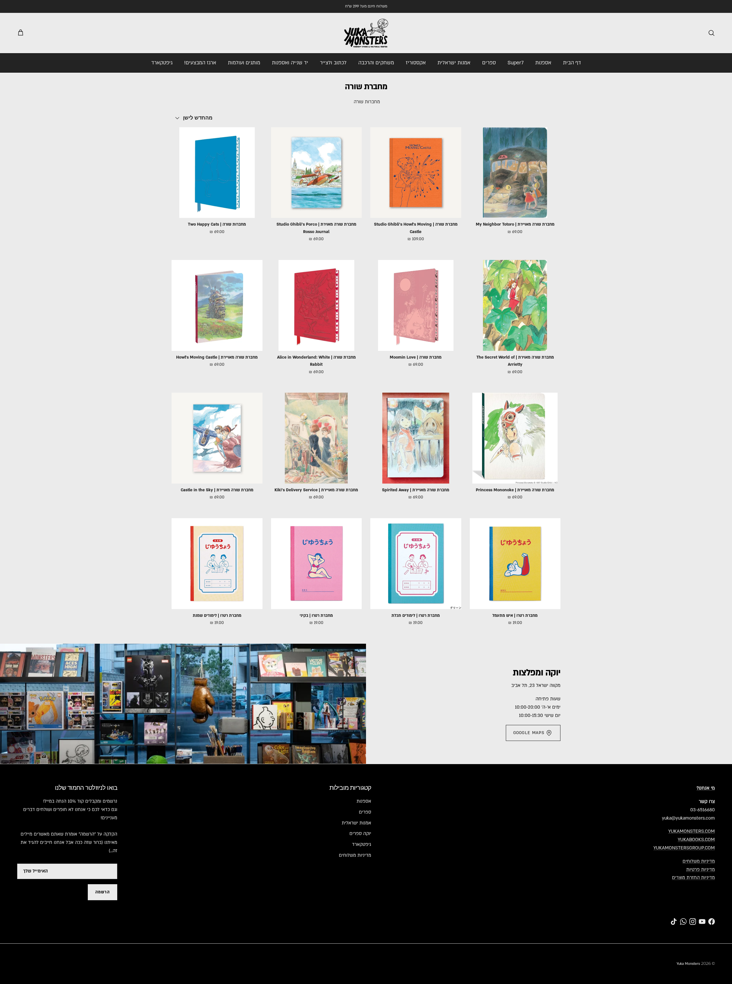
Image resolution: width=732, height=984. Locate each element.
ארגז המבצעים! (200, 62)
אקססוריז (416, 62)
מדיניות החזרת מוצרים (693, 877)
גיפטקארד (161, 62)
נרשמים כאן (397, 6)
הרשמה (102, 892)
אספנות (543, 62)
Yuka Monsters (688, 963)
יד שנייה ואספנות (290, 62)
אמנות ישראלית (453, 62)
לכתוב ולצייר (333, 62)
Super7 (516, 62)
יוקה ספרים (360, 833)
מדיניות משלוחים (699, 861)
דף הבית (572, 62)
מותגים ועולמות (244, 62)
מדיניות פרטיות (700, 869)
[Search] (711, 32)
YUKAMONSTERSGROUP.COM (684, 848)
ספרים (489, 62)
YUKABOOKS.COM (696, 839)
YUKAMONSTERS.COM (691, 831)
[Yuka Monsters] (366, 33)
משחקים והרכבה (376, 62)
